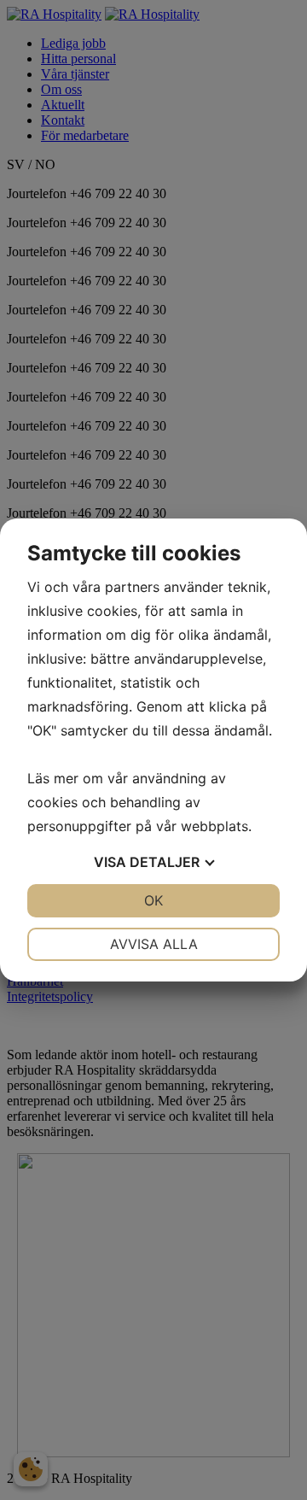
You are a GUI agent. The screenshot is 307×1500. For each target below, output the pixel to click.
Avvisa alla (154, 943)
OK (153, 900)
